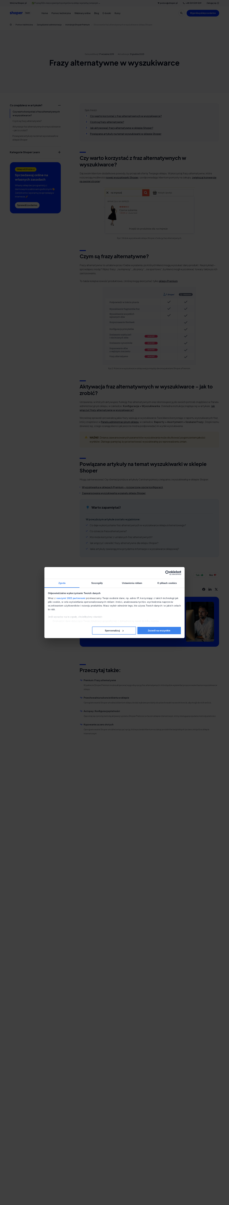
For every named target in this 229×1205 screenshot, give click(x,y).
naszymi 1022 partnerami (70, 598)
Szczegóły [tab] (97, 583)
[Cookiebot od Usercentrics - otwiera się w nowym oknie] (167, 572)
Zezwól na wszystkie (159, 630)
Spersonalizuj (112, 630)
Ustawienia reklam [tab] (132, 583)
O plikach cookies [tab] (167, 583)
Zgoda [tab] (61, 583)
